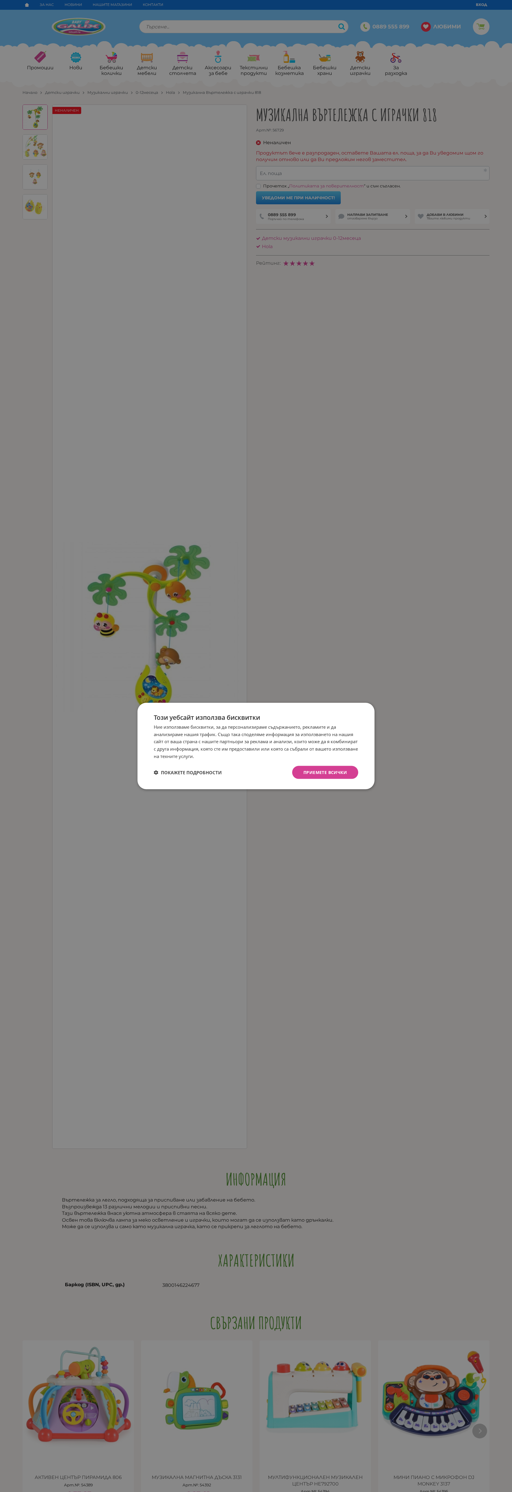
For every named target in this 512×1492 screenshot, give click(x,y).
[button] (188, 772)
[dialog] (256, 746)
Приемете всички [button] (325, 772)
